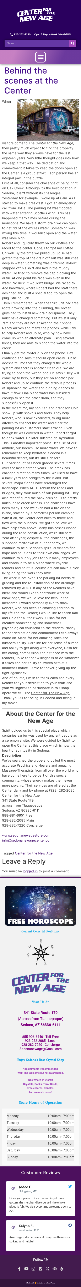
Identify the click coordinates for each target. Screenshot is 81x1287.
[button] (40, 57)
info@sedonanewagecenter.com (27, 840)
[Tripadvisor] (55, 1269)
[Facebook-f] (19, 1269)
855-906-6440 (32, 1037)
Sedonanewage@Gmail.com (41, 1049)
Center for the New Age (34, 853)
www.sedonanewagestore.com (26, 835)
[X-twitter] (47, 1269)
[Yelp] (62, 1269)
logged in (30, 871)
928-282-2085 (35, 1041)
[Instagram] (33, 1269)
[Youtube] (26, 1269)
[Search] (72, 43)
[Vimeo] (40, 1269)
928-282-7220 (31, 1045)
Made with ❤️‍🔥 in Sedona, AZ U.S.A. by (40, 1283)
